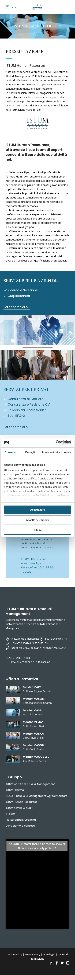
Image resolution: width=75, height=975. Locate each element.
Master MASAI (32, 710)
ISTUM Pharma (15, 790)
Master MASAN (33, 734)
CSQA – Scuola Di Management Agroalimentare (37, 796)
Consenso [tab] (11, 452)
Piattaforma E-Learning (21, 819)
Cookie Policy (14, 954)
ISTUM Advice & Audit (19, 808)
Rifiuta (37, 530)
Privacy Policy (32, 954)
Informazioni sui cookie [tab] (56, 452)
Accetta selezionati (37, 519)
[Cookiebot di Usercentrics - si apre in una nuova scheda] (55, 442)
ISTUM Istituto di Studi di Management (30, 784)
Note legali (49, 954)
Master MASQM (33, 699)
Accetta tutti (37, 509)
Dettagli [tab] (30, 452)
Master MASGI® (33, 745)
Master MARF (32, 687)
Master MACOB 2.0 (36, 757)
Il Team (10, 814)
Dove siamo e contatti (20, 825)
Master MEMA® (33, 722)
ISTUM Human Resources (21, 802)
